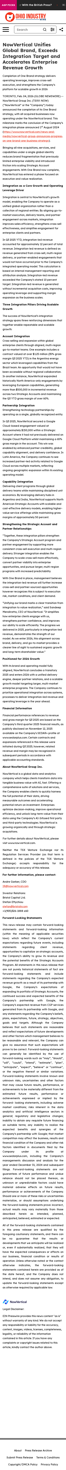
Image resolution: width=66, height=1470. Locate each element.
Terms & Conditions (48, 1457)
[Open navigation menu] (6, 29)
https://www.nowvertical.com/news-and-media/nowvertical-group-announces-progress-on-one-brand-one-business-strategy (33, 136)
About (18, 1450)
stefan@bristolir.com (15, 906)
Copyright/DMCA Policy (22, 1464)
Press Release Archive (38, 1450)
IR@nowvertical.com (16, 886)
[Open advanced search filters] (52, 29)
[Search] (45, 29)
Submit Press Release (20, 1457)
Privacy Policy (49, 1464)
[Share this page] (61, 29)
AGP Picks (8, 5)
